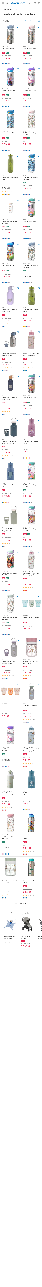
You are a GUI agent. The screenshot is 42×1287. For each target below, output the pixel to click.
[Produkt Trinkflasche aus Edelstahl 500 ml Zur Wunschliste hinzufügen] (18, 156)
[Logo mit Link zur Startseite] (18, 3)
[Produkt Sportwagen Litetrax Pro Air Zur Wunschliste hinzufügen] (32, 919)
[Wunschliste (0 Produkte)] (34, 3)
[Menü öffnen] (3, 3)
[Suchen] (7, 3)
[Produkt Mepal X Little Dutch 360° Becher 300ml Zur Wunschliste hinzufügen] (39, 640)
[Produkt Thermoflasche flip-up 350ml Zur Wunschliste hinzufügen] (39, 815)
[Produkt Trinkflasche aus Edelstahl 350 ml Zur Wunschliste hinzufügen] (39, 288)
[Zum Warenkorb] (39, 3)
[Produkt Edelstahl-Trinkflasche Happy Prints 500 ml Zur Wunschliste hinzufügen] (18, 420)
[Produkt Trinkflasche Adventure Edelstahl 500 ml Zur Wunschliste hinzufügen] (18, 332)
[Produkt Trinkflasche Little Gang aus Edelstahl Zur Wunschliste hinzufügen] (18, 288)
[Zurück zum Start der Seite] (40, 1272)
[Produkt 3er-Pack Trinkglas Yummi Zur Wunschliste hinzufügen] (39, 596)
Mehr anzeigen (21, 903)
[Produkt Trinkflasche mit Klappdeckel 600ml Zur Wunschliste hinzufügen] (39, 112)
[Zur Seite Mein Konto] (30, 3)
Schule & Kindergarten (10, 9)
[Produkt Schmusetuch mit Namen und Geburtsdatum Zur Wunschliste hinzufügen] (14, 919)
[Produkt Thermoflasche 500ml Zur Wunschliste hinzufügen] (18, 27)
